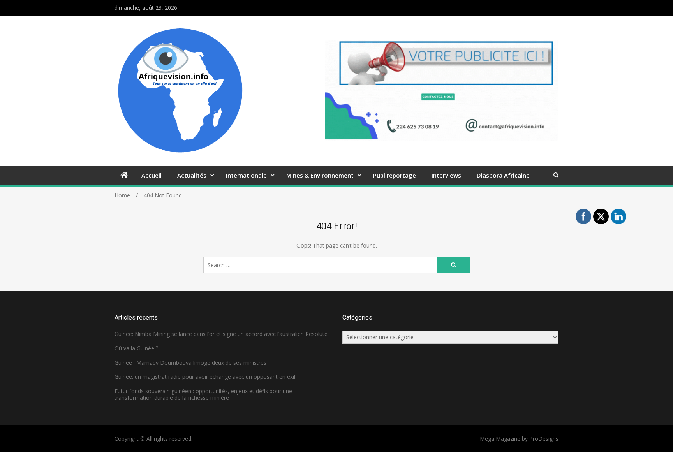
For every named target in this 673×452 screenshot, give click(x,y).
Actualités (191, 175)
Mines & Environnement (320, 175)
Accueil (151, 175)
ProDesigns (543, 438)
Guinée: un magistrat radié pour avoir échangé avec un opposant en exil (205, 376)
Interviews (446, 175)
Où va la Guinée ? (136, 348)
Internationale (246, 175)
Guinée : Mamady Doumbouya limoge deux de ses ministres (190, 362)
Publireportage (394, 175)
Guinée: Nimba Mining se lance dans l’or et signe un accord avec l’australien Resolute (221, 334)
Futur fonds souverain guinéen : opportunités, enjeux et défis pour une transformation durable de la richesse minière (203, 394)
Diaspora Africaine (503, 175)
